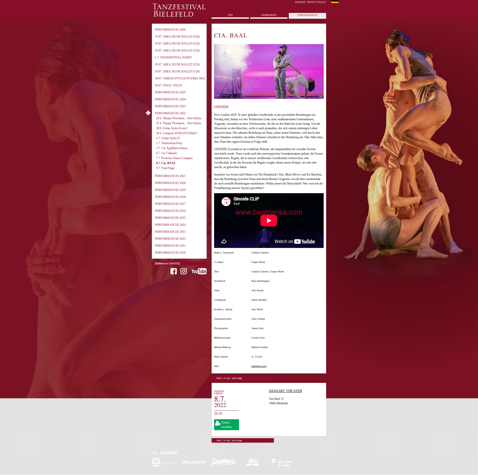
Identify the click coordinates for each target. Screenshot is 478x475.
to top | (227, 378)
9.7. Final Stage (165, 168)
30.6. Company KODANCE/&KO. (177, 133)
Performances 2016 (170, 211)
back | (219, 378)
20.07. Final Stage (168, 85)
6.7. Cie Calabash (166, 153)
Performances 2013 (170, 232)
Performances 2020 (170, 183)
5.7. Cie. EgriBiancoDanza (171, 148)
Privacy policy (316, 2)
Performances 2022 (170, 113)
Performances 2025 (170, 92)
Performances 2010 (170, 252)
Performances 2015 (170, 218)
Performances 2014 (170, 225)
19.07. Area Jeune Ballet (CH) (177, 36)
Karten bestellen (227, 425)
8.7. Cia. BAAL (166, 163)
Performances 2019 (170, 190)
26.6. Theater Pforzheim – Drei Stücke (178, 118)
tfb (230, 15)
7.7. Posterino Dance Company (174, 158)
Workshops (269, 15)
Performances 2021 (170, 176)
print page (237, 378)
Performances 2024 (170, 99)
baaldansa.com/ (259, 366)
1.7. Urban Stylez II (167, 138)
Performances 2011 (170, 245)
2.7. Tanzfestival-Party (169, 143)
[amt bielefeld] (167, 263)
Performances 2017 (170, 204)
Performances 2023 (170, 106)
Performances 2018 (170, 197)
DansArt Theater (285, 390)
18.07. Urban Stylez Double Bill (180, 78)
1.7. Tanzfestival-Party (173, 57)
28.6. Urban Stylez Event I (171, 128)
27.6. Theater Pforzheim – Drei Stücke (178, 123)
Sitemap (300, 2)
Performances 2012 (170, 238)
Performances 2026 (170, 29)
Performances (308, 15)
